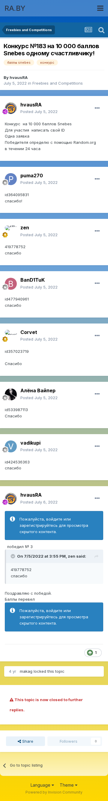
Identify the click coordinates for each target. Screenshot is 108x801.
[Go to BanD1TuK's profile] (11, 284)
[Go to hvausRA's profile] (11, 108)
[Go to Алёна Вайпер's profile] (11, 394)
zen (71, 556)
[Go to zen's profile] (11, 231)
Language (41, 785)
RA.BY (15, 8)
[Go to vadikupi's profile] (11, 446)
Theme (67, 785)
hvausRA (19, 77)
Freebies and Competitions (57, 83)
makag (26, 671)
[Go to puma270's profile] (11, 179)
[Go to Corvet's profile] (11, 336)
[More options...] (97, 108)
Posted (39, 111)
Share (27, 741)
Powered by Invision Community (54, 792)
